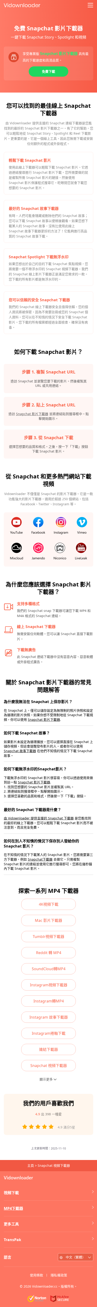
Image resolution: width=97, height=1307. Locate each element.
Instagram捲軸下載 (48, 1033)
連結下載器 (48, 1049)
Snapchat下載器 (40, 859)
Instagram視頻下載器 (48, 984)
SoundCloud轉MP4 (48, 968)
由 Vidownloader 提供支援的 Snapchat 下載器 (39, 818)
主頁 (30, 1165)
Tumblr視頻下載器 (48, 936)
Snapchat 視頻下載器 (48, 1065)
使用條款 (36, 1275)
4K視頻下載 (48, 904)
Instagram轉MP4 (48, 1001)
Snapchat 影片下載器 (32, 414)
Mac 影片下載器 (48, 920)
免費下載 (48, 71)
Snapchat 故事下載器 (20, 751)
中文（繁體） (75, 1257)
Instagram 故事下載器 (48, 1017)
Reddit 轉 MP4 (48, 952)
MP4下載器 (13, 1208)
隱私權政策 (59, 1275)
